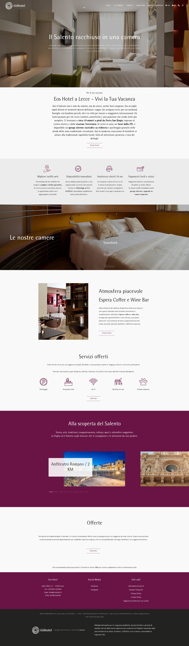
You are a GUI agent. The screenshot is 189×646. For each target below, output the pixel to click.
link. (103, 635)
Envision (82, 630)
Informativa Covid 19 (136, 586)
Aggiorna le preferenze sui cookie (136, 601)
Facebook (94, 586)
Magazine (140, 6)
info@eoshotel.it (55, 592)
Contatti (150, 6)
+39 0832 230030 (54, 589)
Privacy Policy (136, 594)
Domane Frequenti (136, 590)
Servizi (130, 6)
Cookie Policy (136, 597)
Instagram (94, 590)
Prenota (159, 6)
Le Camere (118, 6)
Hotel (108, 6)
